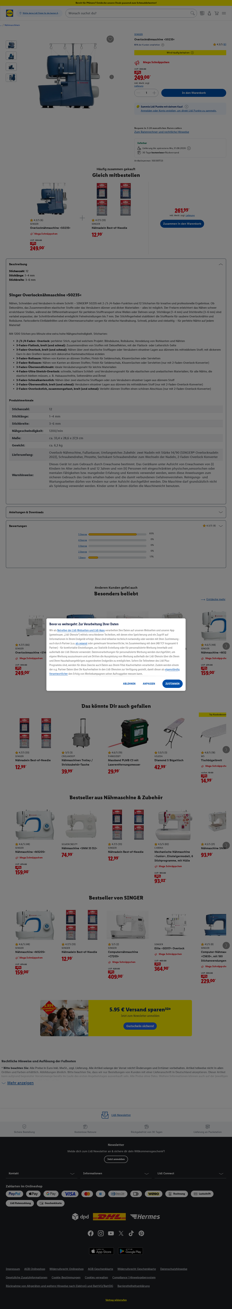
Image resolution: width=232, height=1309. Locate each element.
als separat (81, 643)
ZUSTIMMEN (172, 683)
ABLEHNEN (129, 683)
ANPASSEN (149, 683)
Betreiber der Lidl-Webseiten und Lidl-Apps (81, 630)
